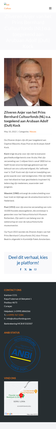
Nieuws (33, 131)
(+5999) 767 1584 (15, 315)
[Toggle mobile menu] (50, 8)
